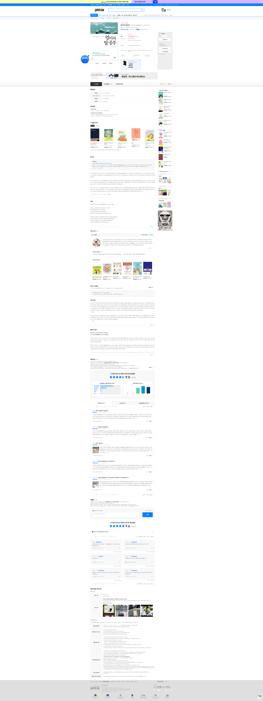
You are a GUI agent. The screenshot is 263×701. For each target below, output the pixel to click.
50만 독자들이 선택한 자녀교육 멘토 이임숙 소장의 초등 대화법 (107, 254)
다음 (114, 406)
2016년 (108, 114)
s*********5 (115, 551)
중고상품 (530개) (135, 56)
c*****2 (100, 462)
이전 (95, 406)
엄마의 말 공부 (126, 276)
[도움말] (125, 38)
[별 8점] (100, 510)
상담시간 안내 (169, 690)
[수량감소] (162, 36)
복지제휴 (131, 681)
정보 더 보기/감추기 (129, 29)
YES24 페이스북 (159, 681)
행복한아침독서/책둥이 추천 (100, 114)
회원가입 (157, 4)
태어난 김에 (131, 64)
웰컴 (92, 18)
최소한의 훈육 (115, 276)
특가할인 (162, 15)
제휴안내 (127, 681)
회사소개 (91, 681)
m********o (161, 198)
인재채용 (96, 681)
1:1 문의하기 (156, 690)
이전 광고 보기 (171, 11)
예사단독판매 (151, 15)
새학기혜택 (145, 15)
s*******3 (148, 551)
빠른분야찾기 (94, 15)
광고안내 (123, 681)
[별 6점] (98, 510)
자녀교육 (109, 18)
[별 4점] (97, 510)
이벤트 (107, 15)
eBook (123, 56)
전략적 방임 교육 (167, 139)
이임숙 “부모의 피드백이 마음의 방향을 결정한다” (134, 254)
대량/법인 (171, 15)
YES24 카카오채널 (158, 681)
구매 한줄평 (139, 536)
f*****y (160, 174)
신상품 (103, 15)
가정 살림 (102, 18)
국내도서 (96, 18)
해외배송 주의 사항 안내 (165, 43)
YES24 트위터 (161, 681)
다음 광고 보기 (172, 11)
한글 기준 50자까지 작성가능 (99, 513)
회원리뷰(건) (133, 29)
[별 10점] (101, 510)
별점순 (151, 406)
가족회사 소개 (168, 681)
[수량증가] (167, 36)
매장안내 (114, 15)
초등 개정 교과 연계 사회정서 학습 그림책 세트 (97, 277)
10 (112, 406)
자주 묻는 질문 (163, 690)
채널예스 (119, 15)
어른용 (160, 176)
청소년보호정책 (112, 681)
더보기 (169, 90)
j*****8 (100, 428)
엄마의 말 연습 (166, 113)
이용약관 (100, 681)
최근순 (144, 406)
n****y (148, 580)
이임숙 (122, 27)
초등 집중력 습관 (146, 276)
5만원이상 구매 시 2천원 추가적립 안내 (141, 40)
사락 (122, 15)
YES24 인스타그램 (163, 681)
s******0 (100, 412)
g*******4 (100, 444)
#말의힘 (92, 125)
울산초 (160, 188)
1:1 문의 (118, 625)
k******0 (100, 479)
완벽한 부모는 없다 (167, 154)
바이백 (110, 15)
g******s (115, 566)
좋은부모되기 (116, 18)
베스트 (100, 15)
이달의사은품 (157, 15)
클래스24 (130, 15)
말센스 (133, 142)
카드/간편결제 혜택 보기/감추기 (141, 45)
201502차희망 (161, 200)
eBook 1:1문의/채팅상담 (166, 687)
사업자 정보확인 (127, 689)
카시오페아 (127, 27)
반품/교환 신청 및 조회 (112, 625)
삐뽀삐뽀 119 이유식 (167, 99)
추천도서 (166, 15)
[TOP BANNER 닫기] (261, 1)
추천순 (147, 406)
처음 (93, 406)
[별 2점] (95, 510)
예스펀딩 (126, 15)
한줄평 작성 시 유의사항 (152, 510)
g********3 (148, 566)
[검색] (142, 10)
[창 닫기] (139, 60)
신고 (110, 412)
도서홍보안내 (118, 681)
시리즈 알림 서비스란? (166, 54)
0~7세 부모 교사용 (114, 114)
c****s (160, 186)
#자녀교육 (97, 125)
